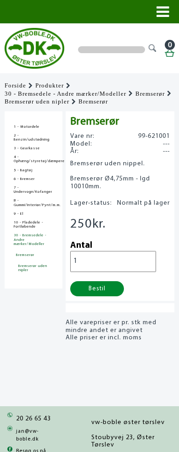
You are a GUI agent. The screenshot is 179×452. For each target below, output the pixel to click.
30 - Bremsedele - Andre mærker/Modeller (65, 94)
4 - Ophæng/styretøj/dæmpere (33, 159)
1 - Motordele (26, 127)
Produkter (49, 85)
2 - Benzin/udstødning (32, 138)
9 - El (18, 214)
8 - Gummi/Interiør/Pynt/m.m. (33, 203)
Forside (15, 85)
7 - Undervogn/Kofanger (33, 190)
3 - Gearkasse (27, 148)
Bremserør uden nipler (37, 101)
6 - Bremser (24, 179)
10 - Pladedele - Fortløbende (28, 225)
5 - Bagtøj (23, 170)
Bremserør (150, 94)
